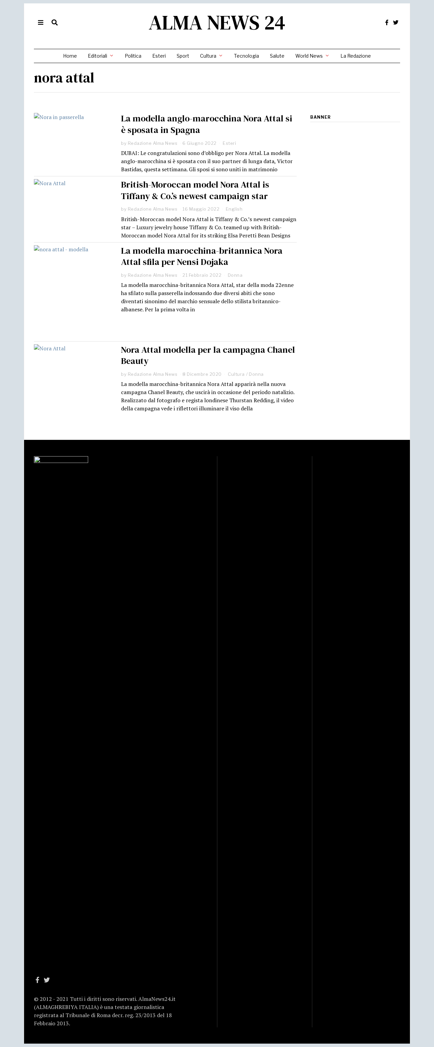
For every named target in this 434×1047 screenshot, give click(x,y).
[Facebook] (386, 22)
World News (309, 56)
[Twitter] (395, 22)
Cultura (208, 56)
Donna (235, 275)
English (234, 209)
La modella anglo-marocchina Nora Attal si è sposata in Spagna (206, 124)
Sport (183, 56)
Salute (277, 56)
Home (70, 56)
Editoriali (97, 56)
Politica (133, 56)
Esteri (159, 56)
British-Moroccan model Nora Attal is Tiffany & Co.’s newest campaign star (195, 190)
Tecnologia (246, 56)
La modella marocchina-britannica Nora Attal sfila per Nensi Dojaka (201, 256)
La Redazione (355, 56)
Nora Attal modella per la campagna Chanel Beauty (208, 355)
